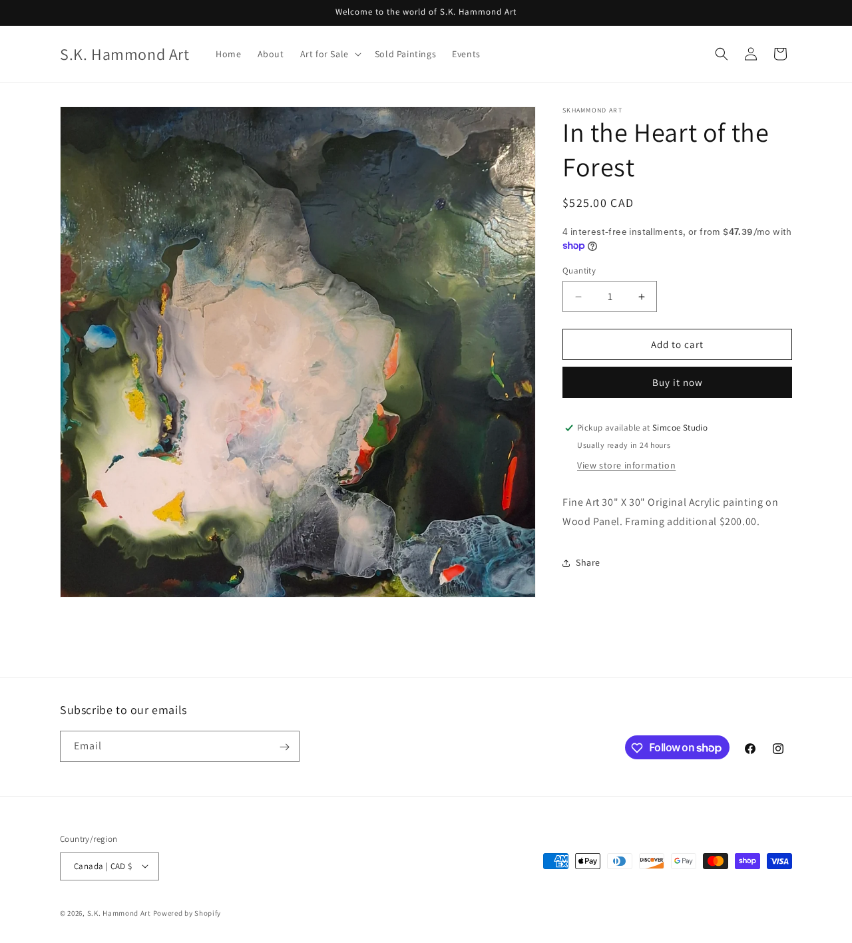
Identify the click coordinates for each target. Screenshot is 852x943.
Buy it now (677, 382)
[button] (329, 54)
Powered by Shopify (187, 912)
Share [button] (588, 562)
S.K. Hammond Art (119, 912)
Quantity (579, 270)
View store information (626, 465)
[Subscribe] (284, 747)
